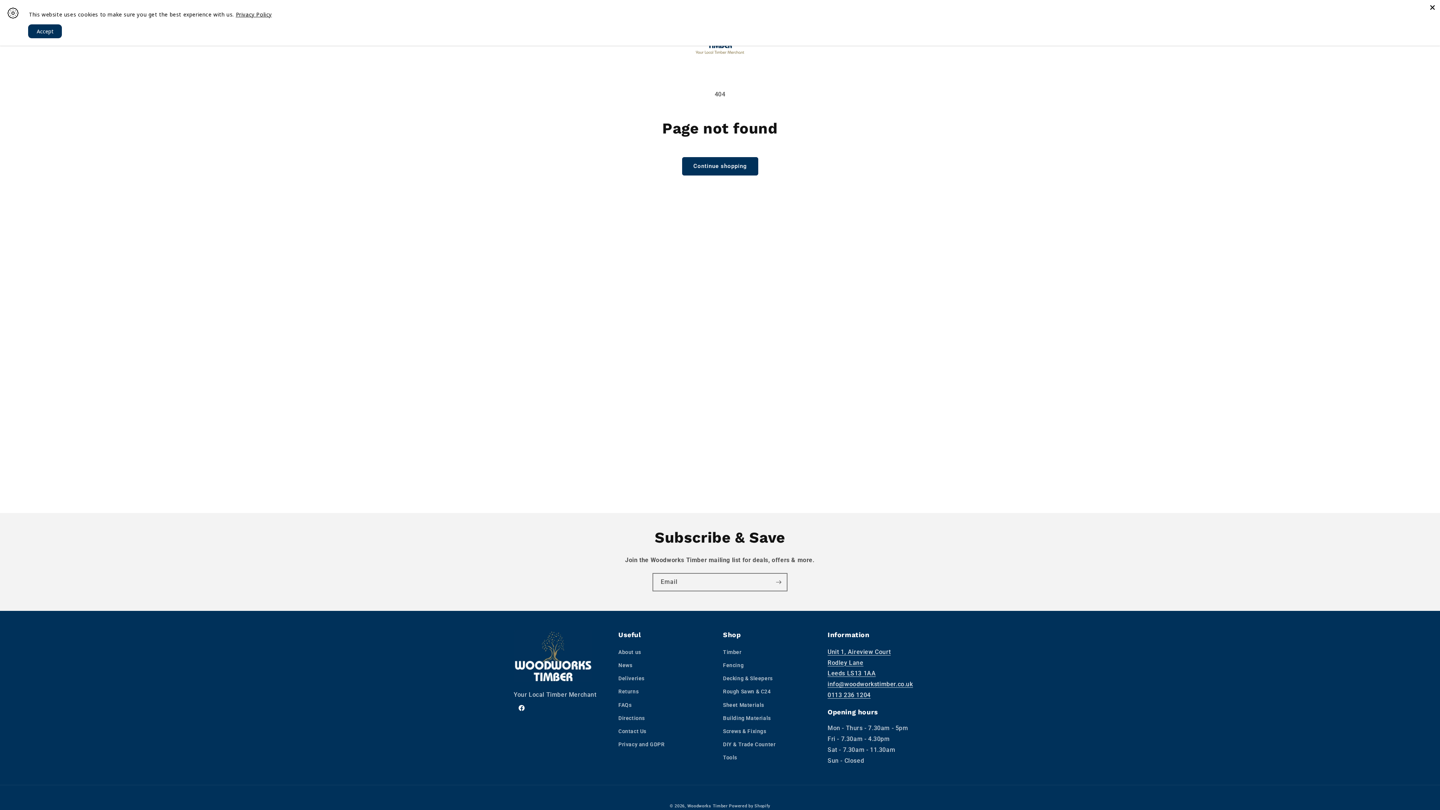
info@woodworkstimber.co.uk (870, 684)
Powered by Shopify (749, 806)
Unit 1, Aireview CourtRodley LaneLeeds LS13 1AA (859, 662)
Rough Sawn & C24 (747, 691)
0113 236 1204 (849, 695)
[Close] (1432, 7)
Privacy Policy (254, 14)
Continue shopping (720, 166)
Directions (631, 718)
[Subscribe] (778, 582)
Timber (732, 652)
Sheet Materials (743, 705)
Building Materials (747, 718)
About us (629, 652)
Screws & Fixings (744, 731)
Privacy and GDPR (641, 744)
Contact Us (632, 731)
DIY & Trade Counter (749, 744)
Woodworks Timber (707, 806)
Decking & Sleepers (748, 678)
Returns (628, 691)
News (625, 665)
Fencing (733, 665)
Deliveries (631, 678)
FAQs (625, 705)
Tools (730, 757)
